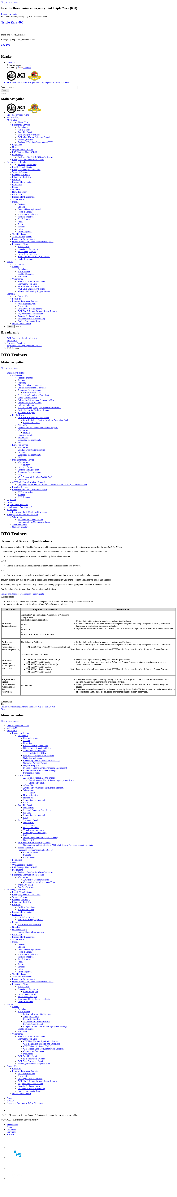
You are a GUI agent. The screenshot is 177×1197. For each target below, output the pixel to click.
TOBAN (11, 1101)
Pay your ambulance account (30, 314)
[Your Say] (16, 1157)
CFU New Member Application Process (40, 1041)
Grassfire (16, 189)
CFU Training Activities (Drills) (37, 1046)
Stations (21, 380)
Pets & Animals (24, 219)
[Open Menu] (4, 93)
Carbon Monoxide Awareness (31, 932)
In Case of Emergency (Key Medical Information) (39, 407)
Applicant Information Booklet (36, 1021)
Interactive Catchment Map (29, 924)
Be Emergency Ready (16, 162)
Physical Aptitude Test (33, 1024)
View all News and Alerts (18, 115)
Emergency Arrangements (23, 239)
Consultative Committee (33, 1051)
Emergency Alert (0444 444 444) (26, 169)
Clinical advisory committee (30, 385)
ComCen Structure (20, 527)
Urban (20, 229)
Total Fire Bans (19, 234)
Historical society (25, 435)
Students (21, 494)
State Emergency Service (29, 135)
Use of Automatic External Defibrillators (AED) (33, 241)
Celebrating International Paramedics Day (36, 400)
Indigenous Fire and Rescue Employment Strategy (45, 1026)
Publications (17, 154)
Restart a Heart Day (32, 392)
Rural (20, 222)
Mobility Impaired (25, 217)
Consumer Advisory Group (29, 402)
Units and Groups (25, 467)
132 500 (5, 44)
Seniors (21, 224)
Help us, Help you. (26, 405)
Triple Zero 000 (12, 22)
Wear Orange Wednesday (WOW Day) (35, 477)
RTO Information (25, 492)
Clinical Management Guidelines (32, 388)
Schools (21, 227)
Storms (15, 202)
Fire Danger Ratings (21, 174)
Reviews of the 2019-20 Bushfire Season (36, 157)
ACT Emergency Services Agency (22, 338)
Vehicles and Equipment (28, 470)
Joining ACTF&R (31, 1016)
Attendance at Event (26, 304)
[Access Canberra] (16, 1168)
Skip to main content (10, 2)
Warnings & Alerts (20, 172)
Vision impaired (25, 231)
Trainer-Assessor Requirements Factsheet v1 (28, 707)
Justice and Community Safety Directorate (25, 1103)
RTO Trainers (24, 497)
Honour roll (23, 437)
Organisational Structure (22, 149)
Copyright (11, 1132)
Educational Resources (28, 249)
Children (21, 207)
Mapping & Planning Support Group (34, 291)
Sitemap (10, 1134)
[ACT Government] (16, 1178)
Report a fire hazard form (29, 316)
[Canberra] (16, 1147)
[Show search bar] (2, 93)
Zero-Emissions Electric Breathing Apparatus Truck (45, 420)
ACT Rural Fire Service (28, 286)
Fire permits (23, 306)
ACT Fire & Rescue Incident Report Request (37, 311)
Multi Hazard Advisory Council (31, 281)
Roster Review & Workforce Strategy (34, 410)
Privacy (10, 1127)
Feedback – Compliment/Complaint (33, 395)
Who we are (23, 430)
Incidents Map (13, 117)
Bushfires (16, 179)
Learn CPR (17, 194)
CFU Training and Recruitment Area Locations (43, 1049)
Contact (10, 1098)
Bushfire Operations (26, 907)
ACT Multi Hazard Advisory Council (34, 137)
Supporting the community (29, 390)
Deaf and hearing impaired (29, 209)
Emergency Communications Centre (28, 159)
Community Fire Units (27, 284)
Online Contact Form (21, 323)
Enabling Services (25, 140)
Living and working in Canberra (37, 1014)
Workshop (22, 276)
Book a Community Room (29, 321)
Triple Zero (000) (19, 524)
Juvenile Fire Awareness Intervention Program (38, 427)
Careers (15, 266)
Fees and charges (25, 378)
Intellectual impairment (28, 214)
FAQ (20, 442)
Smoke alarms (18, 199)
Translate (27, 67)
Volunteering (17, 279)
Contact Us (11, 62)
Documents (28, 1054)
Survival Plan (23, 246)
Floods (15, 187)
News (14, 147)
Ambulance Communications (30, 519)
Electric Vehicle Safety (22, 167)
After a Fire (23, 425)
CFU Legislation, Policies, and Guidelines (41, 1044)
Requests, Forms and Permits (24, 301)
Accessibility (12, 1124)
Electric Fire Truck (31, 422)
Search (4, 87)
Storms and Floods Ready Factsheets (34, 256)
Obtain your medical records (30, 309)
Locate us (16, 299)
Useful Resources (25, 259)
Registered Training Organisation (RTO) (35, 142)
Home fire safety (19, 192)
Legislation (17, 144)
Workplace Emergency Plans (30, 919)
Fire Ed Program (30, 991)
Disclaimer (11, 1129)
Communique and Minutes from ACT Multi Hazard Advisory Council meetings (52, 484)
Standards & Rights (26, 412)
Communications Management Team (34, 522)
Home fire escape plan (27, 254)
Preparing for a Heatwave (23, 182)
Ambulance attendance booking (31, 318)
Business (21, 204)
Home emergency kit (27, 251)
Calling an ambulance (27, 397)
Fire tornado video (26, 909)
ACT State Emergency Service (31, 289)
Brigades (21, 452)
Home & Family (25, 212)
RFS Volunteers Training (34, 1059)
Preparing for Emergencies (23, 197)
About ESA (12, 120)
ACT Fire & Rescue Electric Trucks (33, 417)
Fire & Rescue (24, 130)
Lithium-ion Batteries (21, 177)
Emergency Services (21, 125)
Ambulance (23, 127)
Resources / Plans (20, 244)
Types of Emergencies (22, 236)
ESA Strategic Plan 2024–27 (24, 152)
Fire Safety (17, 184)
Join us (10, 261)
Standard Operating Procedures (31, 450)
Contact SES (23, 479)
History (26, 432)
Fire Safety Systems (26, 917)
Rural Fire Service (26, 132)
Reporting (22, 383)
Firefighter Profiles (31, 1019)
